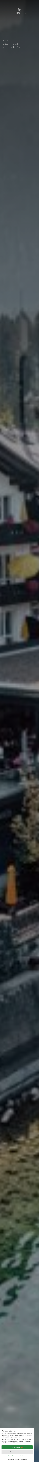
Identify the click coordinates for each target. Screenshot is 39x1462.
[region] (17, 1438)
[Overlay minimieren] (31, 1430)
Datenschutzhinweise (13, 1459)
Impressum (24, 1459)
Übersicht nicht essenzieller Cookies (17, 1456)
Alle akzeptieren (16, 1447)
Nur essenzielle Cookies (17, 1452)
